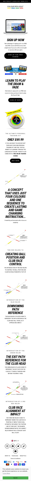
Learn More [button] (6, 473)
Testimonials (15, 455)
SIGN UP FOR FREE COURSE (15, 56)
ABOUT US (7, 455)
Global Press (23, 455)
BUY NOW (15, 161)
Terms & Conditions (15, 458)
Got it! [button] (15, 478)
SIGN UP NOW (15, 100)
